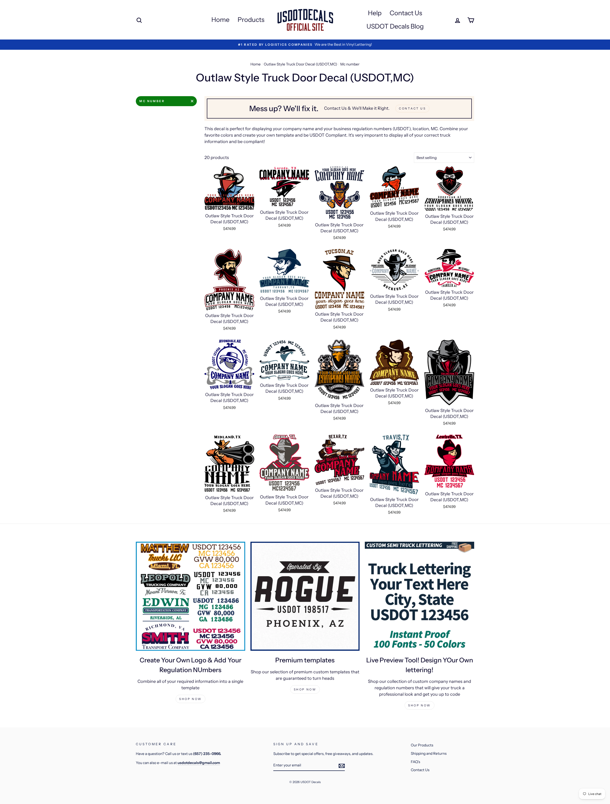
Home (220, 20)
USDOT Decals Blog (395, 26)
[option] (305, 44)
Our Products (422, 745)
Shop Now (190, 699)
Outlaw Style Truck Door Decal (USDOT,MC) (300, 64)
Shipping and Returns (429, 753)
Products (251, 20)
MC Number (152, 101)
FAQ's (415, 761)
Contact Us (406, 13)
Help (374, 13)
